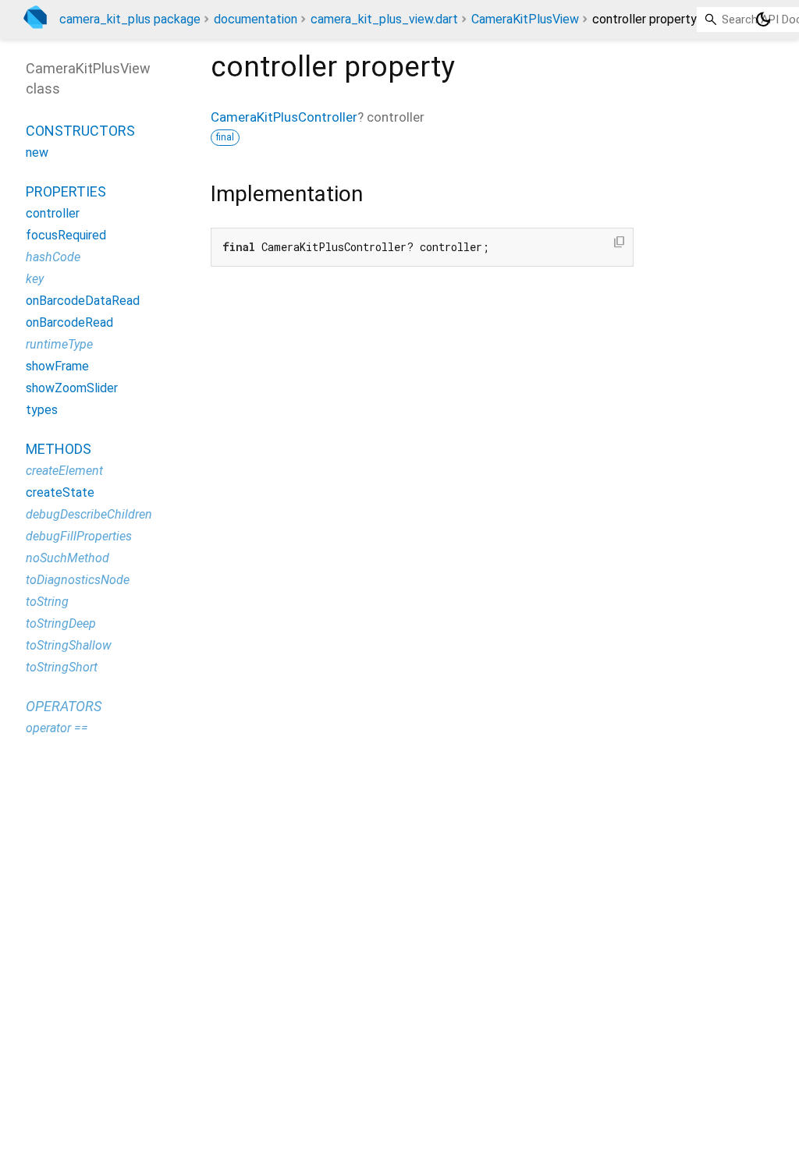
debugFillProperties (79, 536)
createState (60, 492)
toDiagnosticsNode (78, 579)
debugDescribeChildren (89, 514)
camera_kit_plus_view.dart (384, 19)
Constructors (80, 130)
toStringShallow (69, 645)
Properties (66, 191)
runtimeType (59, 344)
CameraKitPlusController (284, 117)
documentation (255, 19)
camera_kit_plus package (130, 19)
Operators (63, 706)
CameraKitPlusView (525, 19)
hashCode (53, 257)
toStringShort (62, 667)
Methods (58, 449)
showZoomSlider (72, 388)
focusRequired (66, 235)
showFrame (57, 366)
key (35, 278)
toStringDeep (61, 623)
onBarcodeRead (69, 322)
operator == (57, 728)
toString (47, 601)
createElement (64, 470)
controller (53, 213)
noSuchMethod (67, 558)
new (37, 152)
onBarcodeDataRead (83, 300)
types (42, 409)
